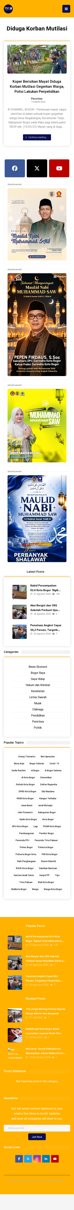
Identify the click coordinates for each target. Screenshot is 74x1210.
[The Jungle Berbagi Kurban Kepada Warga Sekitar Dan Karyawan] (15, 1015)
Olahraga (37, 709)
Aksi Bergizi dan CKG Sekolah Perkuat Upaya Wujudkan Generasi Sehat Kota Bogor (45, 961)
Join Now (37, 1137)
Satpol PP (44, 875)
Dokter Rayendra (48, 784)
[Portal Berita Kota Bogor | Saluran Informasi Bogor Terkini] (8, 8)
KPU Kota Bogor (20, 826)
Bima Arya (19, 763)
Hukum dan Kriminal (38, 685)
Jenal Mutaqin (45, 805)
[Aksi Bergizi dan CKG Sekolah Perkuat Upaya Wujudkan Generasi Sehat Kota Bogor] (19, 612)
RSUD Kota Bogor (25, 868)
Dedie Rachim (19, 770)
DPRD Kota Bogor (27, 791)
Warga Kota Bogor (53, 889)
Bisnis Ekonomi (38, 666)
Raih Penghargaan (26, 861)
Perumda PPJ (22, 840)
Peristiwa (36, 99)
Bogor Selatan (37, 763)
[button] (66, 9)
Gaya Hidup (38, 679)
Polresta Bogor (45, 847)
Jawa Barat (27, 805)
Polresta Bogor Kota (26, 854)
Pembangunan (26, 833)
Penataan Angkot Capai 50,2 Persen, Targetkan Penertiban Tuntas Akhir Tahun (43, 981)
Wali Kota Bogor (46, 882)
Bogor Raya (38, 673)
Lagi (36, 826)
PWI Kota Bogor (49, 854)
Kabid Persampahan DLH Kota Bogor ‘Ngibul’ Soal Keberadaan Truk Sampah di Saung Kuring (44, 941)
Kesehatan (38, 691)
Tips (57, 875)
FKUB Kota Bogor (25, 798)
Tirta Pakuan (26, 882)
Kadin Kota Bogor (28, 819)
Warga (35, 889)
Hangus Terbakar (47, 798)
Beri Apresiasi (48, 756)
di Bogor (35, 770)
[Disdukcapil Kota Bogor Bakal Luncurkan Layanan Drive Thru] (15, 1035)
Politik (38, 727)
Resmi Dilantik (48, 861)
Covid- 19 (54, 763)
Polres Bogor (26, 847)
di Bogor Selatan (53, 770)
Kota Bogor (48, 819)
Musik (37, 703)
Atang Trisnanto (26, 756)
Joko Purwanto (25, 812)
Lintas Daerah (38, 697)
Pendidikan (38, 715)
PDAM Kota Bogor (52, 826)
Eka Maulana (48, 791)
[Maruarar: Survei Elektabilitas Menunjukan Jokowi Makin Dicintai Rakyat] (15, 1055)
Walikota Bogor (19, 889)
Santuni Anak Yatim (24, 875)
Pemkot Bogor (46, 833)
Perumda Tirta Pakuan (46, 840)
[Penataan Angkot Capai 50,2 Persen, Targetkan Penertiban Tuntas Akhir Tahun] (19, 632)
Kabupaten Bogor (47, 812)
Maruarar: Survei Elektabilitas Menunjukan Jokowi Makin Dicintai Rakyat (46, 1053)
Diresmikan (46, 777)
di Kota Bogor (28, 777)
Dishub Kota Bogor (25, 784)
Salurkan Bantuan (48, 868)
